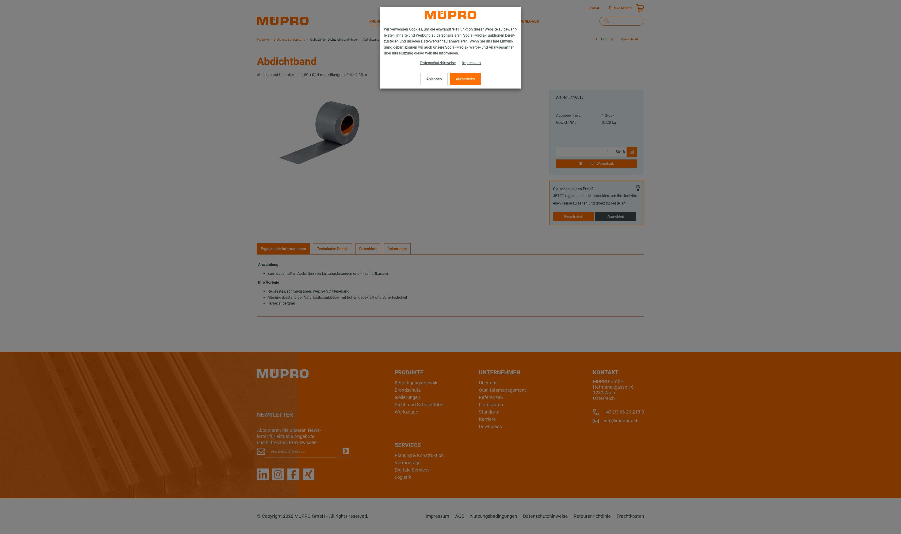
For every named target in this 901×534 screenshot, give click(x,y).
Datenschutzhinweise (438, 63)
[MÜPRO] (450, 15)
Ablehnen (434, 79)
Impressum (471, 63)
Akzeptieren (465, 79)
